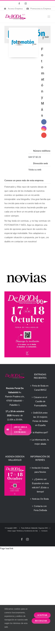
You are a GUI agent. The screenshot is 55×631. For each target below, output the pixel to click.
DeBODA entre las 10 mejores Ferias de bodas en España (40, 418)
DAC (46, 528)
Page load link (6, 548)
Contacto (44, 531)
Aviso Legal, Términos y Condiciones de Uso (23, 531)
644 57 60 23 (34, 157)
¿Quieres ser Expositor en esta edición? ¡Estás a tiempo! (40, 485)
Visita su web (34, 169)
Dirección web (40, 163)
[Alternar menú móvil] (49, 16)
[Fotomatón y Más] (23, 42)
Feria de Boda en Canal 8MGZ (40, 387)
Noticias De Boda (40, 499)
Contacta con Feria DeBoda (40, 508)
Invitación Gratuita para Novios (40, 470)
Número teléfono (41, 151)
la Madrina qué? (40, 432)
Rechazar (41, 621)
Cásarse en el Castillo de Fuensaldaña (40, 401)
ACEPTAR (42, 615)
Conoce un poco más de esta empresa (23, 180)
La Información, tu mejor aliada (40, 441)
